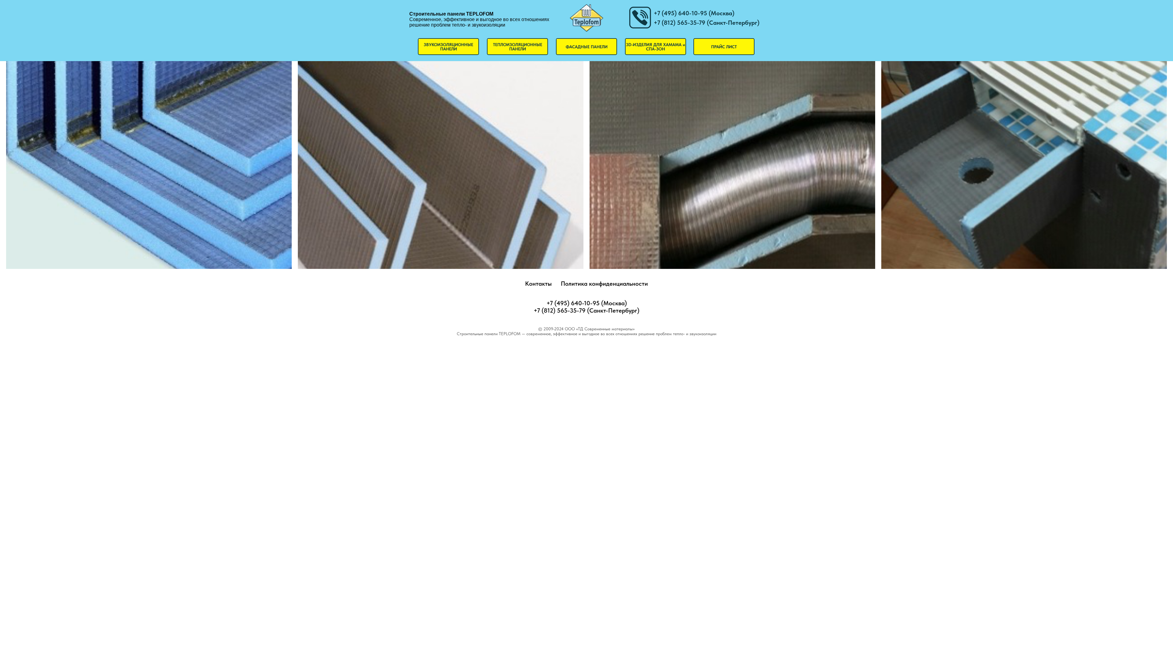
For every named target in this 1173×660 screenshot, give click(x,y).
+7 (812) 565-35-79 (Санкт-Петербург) (706, 22)
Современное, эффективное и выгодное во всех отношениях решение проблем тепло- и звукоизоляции (479, 19)
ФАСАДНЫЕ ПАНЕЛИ (587, 46)
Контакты (538, 283)
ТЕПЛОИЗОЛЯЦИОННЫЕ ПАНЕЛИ (517, 46)
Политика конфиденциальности (604, 283)
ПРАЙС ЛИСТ (724, 46)
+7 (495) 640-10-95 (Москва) (694, 13)
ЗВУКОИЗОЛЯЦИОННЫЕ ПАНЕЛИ (448, 46)
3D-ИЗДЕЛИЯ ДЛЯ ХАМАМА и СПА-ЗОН (655, 46)
